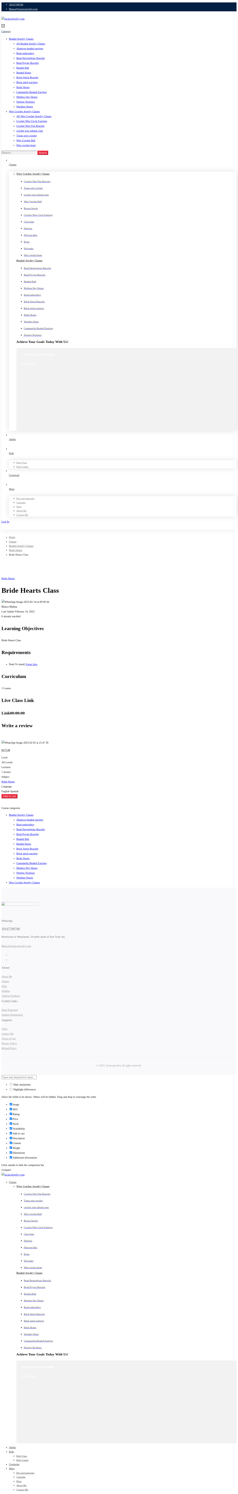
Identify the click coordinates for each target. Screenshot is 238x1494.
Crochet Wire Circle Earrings (31, 121)
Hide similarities (22, 1084)
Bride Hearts (23, 87)
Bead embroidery (25, 53)
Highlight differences (24, 1089)
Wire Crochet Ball (25, 140)
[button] (35, 363)
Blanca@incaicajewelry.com (16, 946)
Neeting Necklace (25, 101)
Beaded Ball (22, 67)
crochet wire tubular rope (29, 130)
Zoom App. (32, 664)
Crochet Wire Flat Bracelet (30, 126)
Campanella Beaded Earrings (31, 92)
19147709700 (10, 929)
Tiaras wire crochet (26, 135)
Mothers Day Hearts (26, 97)
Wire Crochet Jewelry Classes (24, 111)
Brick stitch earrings (27, 82)
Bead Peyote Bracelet (27, 63)
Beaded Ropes (23, 72)
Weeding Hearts (24, 106)
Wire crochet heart (26, 145)
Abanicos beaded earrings (29, 48)
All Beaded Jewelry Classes (30, 43)
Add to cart (9, 796)
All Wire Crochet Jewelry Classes (33, 116)
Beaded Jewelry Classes (21, 39)
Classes (12, 541)
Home (12, 537)
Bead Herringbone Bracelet (30, 58)
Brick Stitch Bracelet (27, 77)
